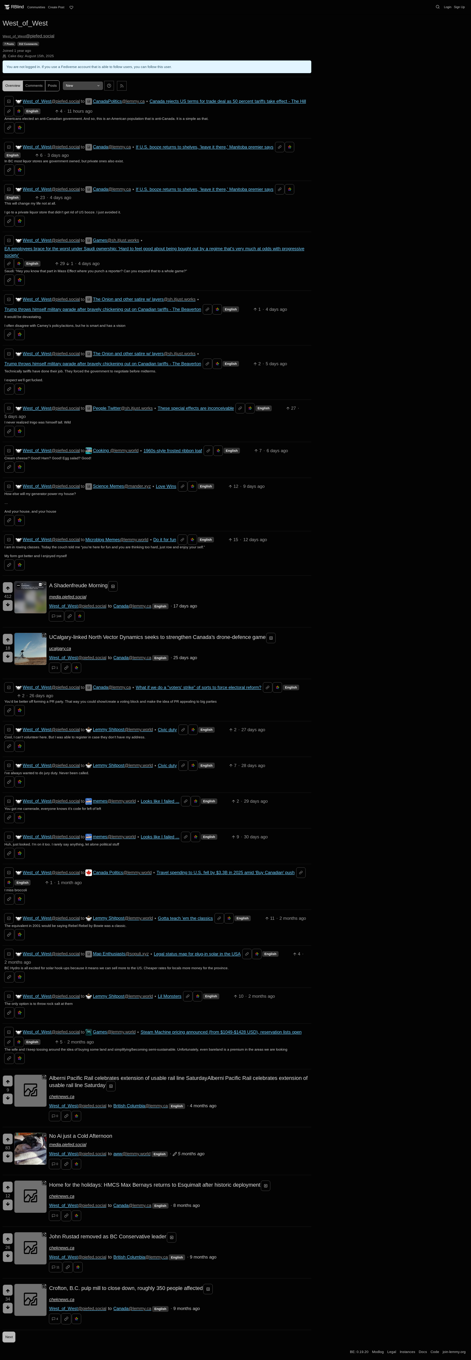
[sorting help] (109, 85)
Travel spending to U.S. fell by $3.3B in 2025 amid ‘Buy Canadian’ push (226, 872)
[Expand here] (30, 597)
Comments (34, 85)
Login (447, 7)
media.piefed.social (67, 596)
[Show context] (8, 111)
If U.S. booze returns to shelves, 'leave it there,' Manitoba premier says (204, 146)
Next (9, 1337)
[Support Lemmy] (71, 7)
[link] (18, 111)
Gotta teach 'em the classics (185, 918)
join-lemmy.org (454, 1352)
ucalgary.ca (60, 648)
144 (58, 616)
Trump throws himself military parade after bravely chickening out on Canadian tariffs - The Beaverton (102, 309)
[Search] (437, 6)
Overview (12, 85)
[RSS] (121, 85)
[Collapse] (8, 101)
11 (57, 1267)
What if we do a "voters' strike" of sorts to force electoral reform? (198, 687)
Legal (391, 1352)
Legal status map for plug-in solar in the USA (197, 953)
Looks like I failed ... (160, 801)
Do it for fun (164, 539)
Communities (36, 7)
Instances (407, 1352)
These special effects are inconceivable (196, 408)
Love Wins (166, 486)
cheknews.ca (61, 1096)
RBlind (17, 6)
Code (435, 1352)
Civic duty (167, 729)
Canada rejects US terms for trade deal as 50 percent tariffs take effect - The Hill (228, 101)
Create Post (56, 7)
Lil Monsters (169, 996)
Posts (52, 85)
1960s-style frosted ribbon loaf (173, 450)
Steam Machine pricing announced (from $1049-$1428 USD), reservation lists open (221, 1032)
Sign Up (459, 7)
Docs (423, 1352)
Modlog (378, 1352)
